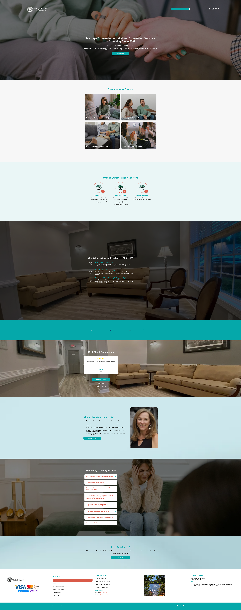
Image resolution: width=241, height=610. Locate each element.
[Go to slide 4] (102, 383)
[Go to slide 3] (100, 383)
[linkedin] (216, 8)
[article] (102, 107)
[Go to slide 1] (98, 383)
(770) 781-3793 (103, 592)
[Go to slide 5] (103, 383)
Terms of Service (194, 587)
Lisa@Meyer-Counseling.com (105, 594)
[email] (212, 8)
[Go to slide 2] (99, 383)
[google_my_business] (219, 8)
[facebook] (209, 8)
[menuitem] (101, 9)
